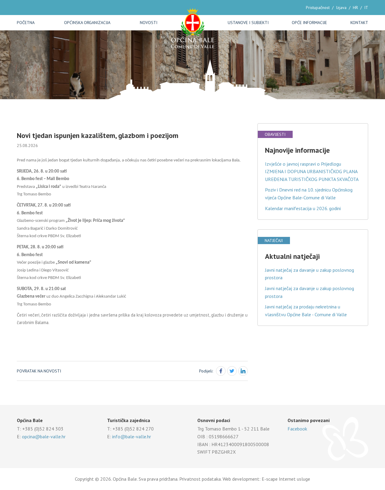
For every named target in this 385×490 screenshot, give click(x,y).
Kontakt (359, 22)
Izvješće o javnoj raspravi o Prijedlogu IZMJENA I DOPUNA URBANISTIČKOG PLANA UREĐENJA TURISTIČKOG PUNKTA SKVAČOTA (312, 171)
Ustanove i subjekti (248, 22)
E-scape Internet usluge (286, 479)
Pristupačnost (318, 7)
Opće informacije (309, 22)
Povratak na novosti (39, 371)
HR (355, 7)
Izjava (341, 7)
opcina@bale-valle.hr (44, 436)
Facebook (297, 429)
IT (366, 7)
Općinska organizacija (87, 22)
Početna (26, 22)
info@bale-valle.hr (131, 436)
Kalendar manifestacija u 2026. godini (303, 208)
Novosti (148, 22)
